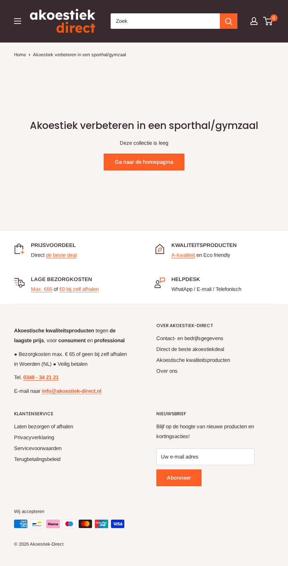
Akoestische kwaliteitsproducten (193, 360)
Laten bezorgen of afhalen (43, 426)
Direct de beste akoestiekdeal (190, 349)
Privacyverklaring (34, 437)
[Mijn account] (253, 21)
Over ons (167, 371)
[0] (268, 21)
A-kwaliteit (183, 255)
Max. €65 (41, 289)
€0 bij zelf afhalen (79, 289)
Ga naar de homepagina (144, 162)
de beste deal (61, 255)
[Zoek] (228, 21)
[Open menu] (17, 21)
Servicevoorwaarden (37, 448)
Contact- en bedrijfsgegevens (189, 338)
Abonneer (179, 478)
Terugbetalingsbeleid (37, 459)
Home (20, 54)
